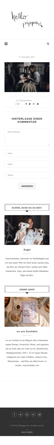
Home (7, 45)
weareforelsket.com (30, 365)
